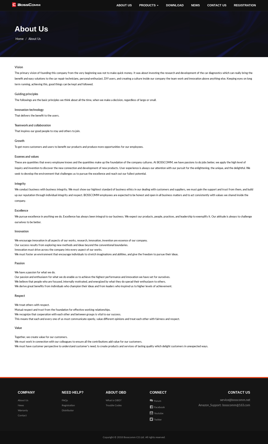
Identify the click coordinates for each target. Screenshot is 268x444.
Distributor (68, 410)
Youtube (158, 413)
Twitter (158, 419)
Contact (22, 415)
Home (19, 39)
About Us (124, 5)
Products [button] (147, 5)
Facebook (159, 407)
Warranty (23, 410)
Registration (245, 5)
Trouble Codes (114, 405)
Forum (157, 401)
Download (175, 5)
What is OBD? (113, 400)
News (195, 5)
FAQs (65, 400)
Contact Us (216, 5)
